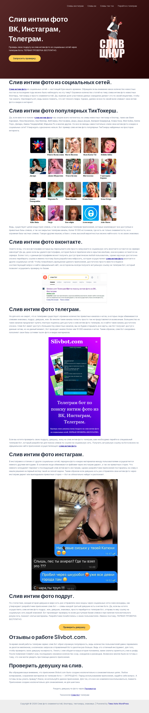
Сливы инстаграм (75, 6)
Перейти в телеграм (127, 6)
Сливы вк (91, 6)
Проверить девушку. (74, 627)
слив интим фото (67, 446)
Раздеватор (90, 688)
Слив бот (75, 695)
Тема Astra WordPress (118, 704)
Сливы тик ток (107, 6)
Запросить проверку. (24, 58)
